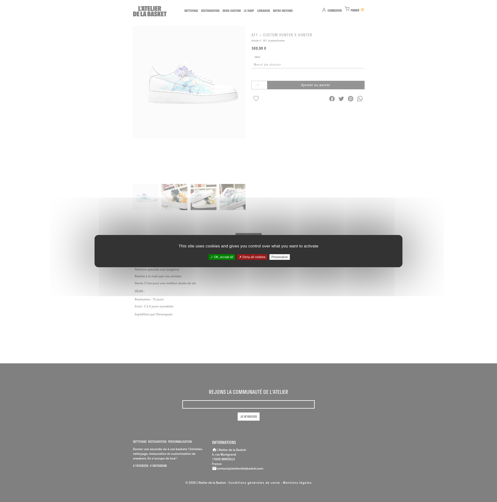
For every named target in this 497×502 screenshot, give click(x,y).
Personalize (279, 256)
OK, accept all (223, 256)
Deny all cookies (253, 256)
